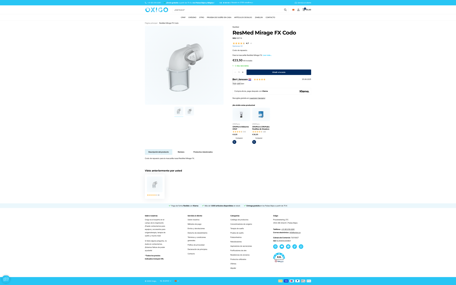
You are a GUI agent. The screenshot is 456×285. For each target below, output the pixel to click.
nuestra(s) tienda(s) (257, 98)
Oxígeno (192, 17)
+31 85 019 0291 (288, 229)
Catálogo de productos (239, 220)
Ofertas (233, 264)
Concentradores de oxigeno (241, 224)
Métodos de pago (194, 224)
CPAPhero (236, 124)
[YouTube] (282, 246)
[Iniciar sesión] (298, 9)
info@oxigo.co (295, 232)
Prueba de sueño (237, 233)
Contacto (270, 17)
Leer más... (267, 55)
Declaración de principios (197, 249)
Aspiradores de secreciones (241, 246)
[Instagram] (275, 246)
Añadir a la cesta (278, 72)
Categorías (234, 216)
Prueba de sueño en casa (219, 17)
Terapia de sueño (237, 228)
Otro (201, 17)
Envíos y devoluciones (196, 228)
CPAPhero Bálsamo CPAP (241, 128)
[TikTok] (294, 246)
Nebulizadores (236, 242)
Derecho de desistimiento (197, 233)
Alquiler (233, 268)
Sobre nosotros (193, 220)
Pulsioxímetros (236, 237)
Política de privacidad (196, 245)
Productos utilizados (238, 259)
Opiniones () (238, 46)
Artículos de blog (243, 17)
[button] (235, 3)
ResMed (236, 27)
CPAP (183, 17)
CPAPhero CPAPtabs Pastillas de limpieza (260, 128)
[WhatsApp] (301, 246)
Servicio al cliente (195, 216)
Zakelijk (259, 17)
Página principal (151, 23)
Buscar (285, 10)
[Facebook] (288, 246)
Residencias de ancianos (239, 255)
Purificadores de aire (238, 250)
